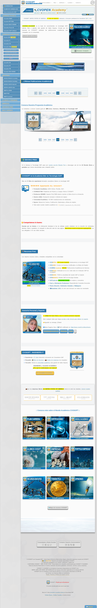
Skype (71, 331)
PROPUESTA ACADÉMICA (44, 2)
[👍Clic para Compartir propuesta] (81, 47)
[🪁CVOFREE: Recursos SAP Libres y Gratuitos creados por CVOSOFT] (34, 499)
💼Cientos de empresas (52, 360)
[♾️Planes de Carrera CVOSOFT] (34, 439)
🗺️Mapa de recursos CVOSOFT (57, 507)
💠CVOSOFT (37, 12)
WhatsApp (64, 331)
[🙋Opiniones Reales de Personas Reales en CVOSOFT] (81, 499)
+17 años (35, 357)
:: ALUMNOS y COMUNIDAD (9, 100)
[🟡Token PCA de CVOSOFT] (57, 499)
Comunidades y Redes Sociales (47, 542)
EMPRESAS (62, 2)
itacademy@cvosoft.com (51, 331)
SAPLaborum (54, 280)
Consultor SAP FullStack (10, 30)
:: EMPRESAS (5, 103)
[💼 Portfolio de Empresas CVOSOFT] (81, 469)
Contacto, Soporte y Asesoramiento (69, 542)
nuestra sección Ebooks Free (57, 165)
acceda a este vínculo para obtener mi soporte (74, 319)
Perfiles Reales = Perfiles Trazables (53, 595)
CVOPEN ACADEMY (28, 26)
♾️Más (11, 58)
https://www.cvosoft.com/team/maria (80, 327)
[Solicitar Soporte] (32, 334)
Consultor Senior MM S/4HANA (11, 55)
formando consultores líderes (57, 592)
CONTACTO (78, 2)
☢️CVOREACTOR (8, 6)
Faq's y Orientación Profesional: (59, 283)
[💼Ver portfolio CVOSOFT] (58, 397)
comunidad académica (44, 362)
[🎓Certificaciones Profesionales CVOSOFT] (57, 439)
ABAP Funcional (8, 96)
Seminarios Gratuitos (66, 285)
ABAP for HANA (8, 90)
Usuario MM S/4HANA (11, 50)
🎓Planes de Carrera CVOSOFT (48, 12)
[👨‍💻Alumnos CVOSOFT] (34, 469)
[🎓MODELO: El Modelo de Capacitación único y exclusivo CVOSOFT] (81, 439)
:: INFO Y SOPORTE (7, 110)
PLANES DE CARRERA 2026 (11, 9)
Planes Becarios (54, 285)
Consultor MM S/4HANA (11, 52)
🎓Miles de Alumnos (37, 360)
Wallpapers (77, 285)
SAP (88, 18)
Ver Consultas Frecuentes (45, 373)
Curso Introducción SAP (10, 12)
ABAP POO (6, 93)
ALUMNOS (70, 2)
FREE (55, 2)
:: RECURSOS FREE (7, 107)
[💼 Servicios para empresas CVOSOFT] (57, 469)
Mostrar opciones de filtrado (30, 35)
